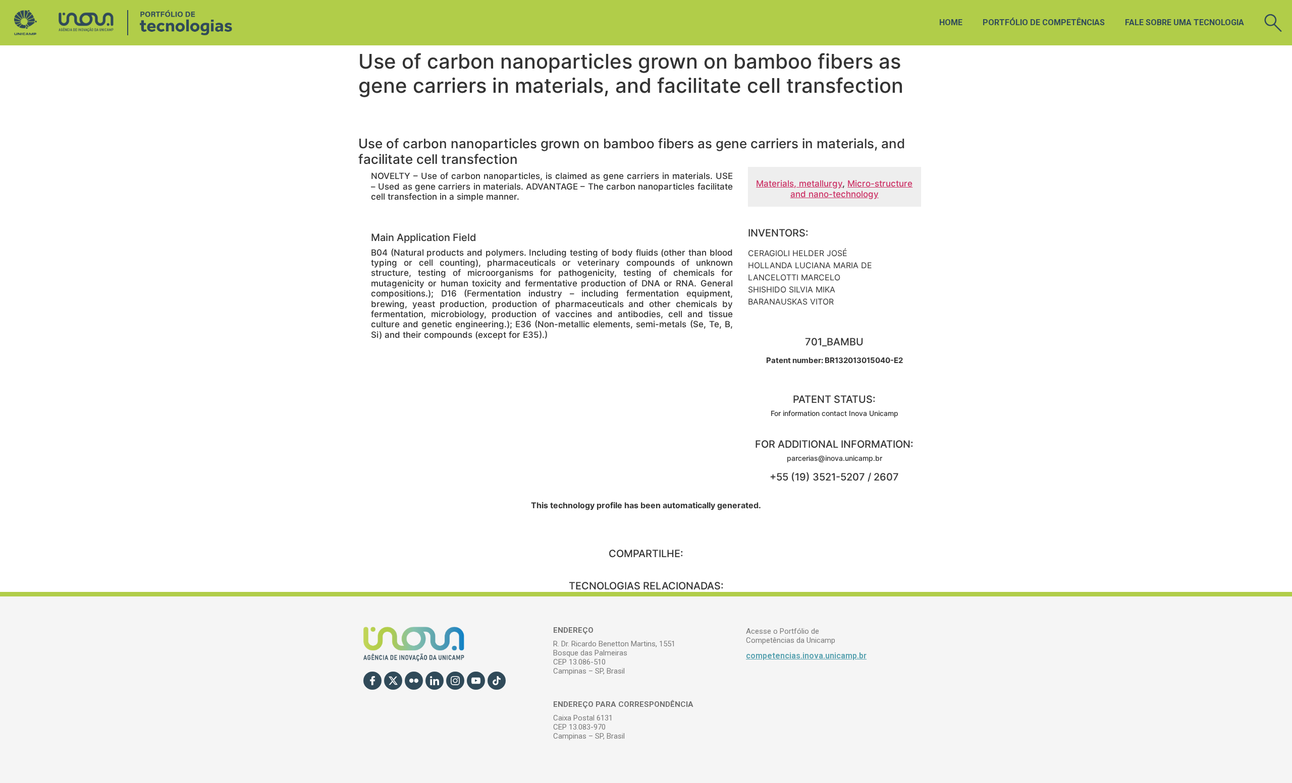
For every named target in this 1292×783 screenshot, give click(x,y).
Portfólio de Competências (1044, 22)
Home (950, 22)
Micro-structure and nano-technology (851, 188)
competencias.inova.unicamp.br (806, 655)
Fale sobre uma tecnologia (1184, 22)
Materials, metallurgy (799, 183)
